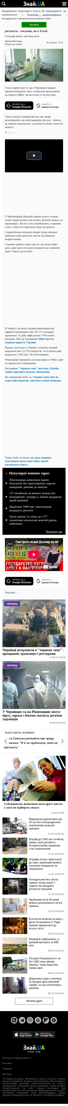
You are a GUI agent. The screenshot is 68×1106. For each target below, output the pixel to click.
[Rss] (14, 1020)
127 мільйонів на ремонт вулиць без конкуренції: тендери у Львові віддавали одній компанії (35, 496)
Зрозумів (34, 24)
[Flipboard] (46, 1020)
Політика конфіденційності (16, 1058)
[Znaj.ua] (34, 4)
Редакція (7, 1068)
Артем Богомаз (13, 41)
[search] (3, 3)
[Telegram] (22, 1020)
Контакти (7, 1074)
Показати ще (54, 531)
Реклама (7, 1063)
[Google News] (38, 1020)
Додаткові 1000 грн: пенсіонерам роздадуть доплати (30, 508)
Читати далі (34, 1001)
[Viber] (30, 1020)
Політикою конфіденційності (44, 14)
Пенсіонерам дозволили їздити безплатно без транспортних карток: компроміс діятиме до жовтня (32, 483)
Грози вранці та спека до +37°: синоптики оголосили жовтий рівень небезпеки (33, 520)
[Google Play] (44, 1034)
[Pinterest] (54, 1020)
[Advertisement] (34, 289)
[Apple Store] (23, 1034)
